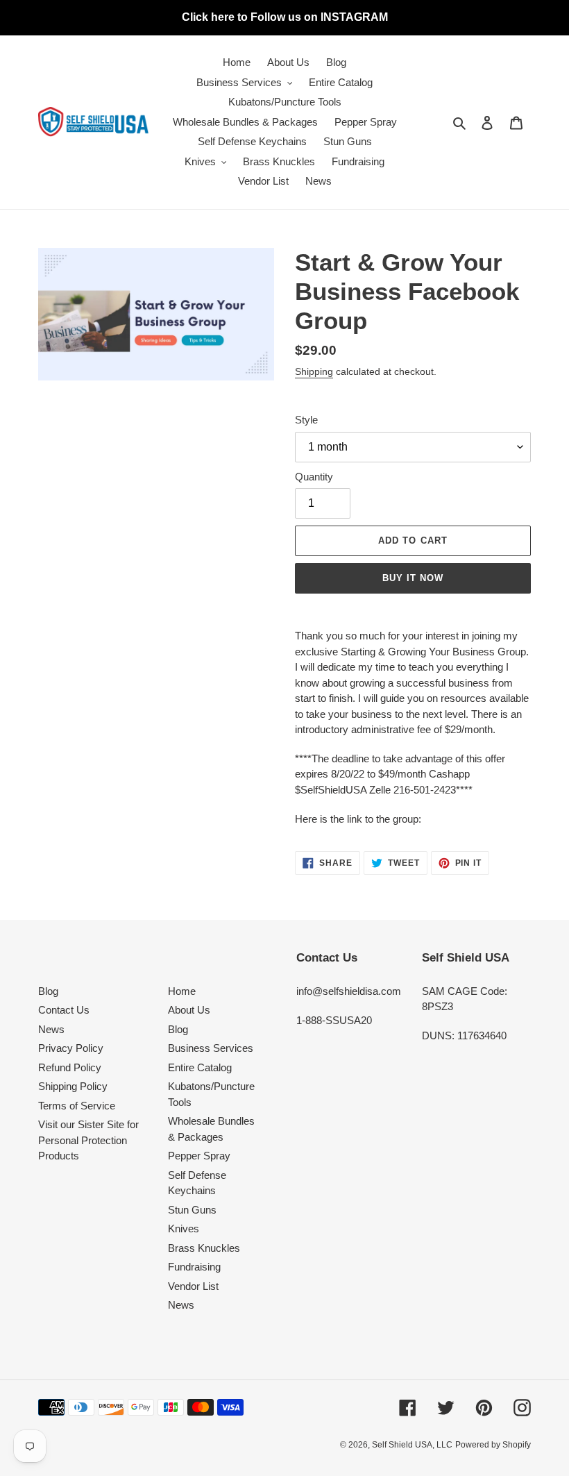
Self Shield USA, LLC (412, 1445)
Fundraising (194, 1267)
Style (306, 420)
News (51, 1029)
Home (182, 991)
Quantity (314, 477)
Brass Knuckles (204, 1248)
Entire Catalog (200, 1067)
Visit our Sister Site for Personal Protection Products (88, 1139)
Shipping (314, 371)
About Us (189, 1010)
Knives (183, 1228)
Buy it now (412, 578)
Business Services (210, 1048)
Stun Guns (192, 1210)
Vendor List (193, 1286)
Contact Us (64, 1010)
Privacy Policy (70, 1048)
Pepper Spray (199, 1155)
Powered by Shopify (493, 1445)
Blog (48, 991)
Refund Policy (69, 1067)
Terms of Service (76, 1106)
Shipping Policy (73, 1086)
